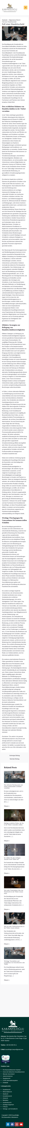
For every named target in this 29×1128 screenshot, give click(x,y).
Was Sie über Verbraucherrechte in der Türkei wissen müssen (14, 927)
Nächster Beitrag (14, 759)
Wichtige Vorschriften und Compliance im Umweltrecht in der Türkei (14, 962)
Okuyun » (7, 806)
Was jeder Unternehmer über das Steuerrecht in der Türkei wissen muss (13, 891)
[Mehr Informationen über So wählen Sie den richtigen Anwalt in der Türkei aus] (14, 849)
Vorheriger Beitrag (14, 755)
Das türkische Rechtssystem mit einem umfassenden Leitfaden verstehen (13, 786)
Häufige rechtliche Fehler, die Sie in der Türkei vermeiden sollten (14, 823)
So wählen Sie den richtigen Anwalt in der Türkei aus (12, 858)
